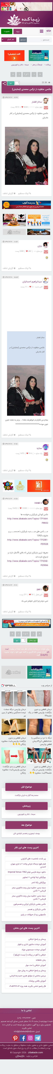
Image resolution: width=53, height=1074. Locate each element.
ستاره (39, 448)
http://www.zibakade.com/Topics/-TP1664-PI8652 (27, 521)
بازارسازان (20, 1056)
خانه (48, 31)
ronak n (38, 503)
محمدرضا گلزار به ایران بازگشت (26, 795)
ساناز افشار (37, 101)
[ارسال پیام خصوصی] (46, 107)
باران (40, 246)
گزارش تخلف (8, 193)
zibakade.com (35, 1053)
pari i (39, 589)
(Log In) (44, 654)
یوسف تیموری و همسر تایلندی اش (26, 833)
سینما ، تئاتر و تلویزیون (20, 64)
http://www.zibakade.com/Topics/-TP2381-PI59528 (27, 542)
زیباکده (48, 64)
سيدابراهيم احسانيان (32, 281)
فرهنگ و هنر (37, 64)
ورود (17, 31)
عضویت (7, 31)
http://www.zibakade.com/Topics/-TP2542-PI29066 (27, 563)
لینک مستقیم (23, 193)
